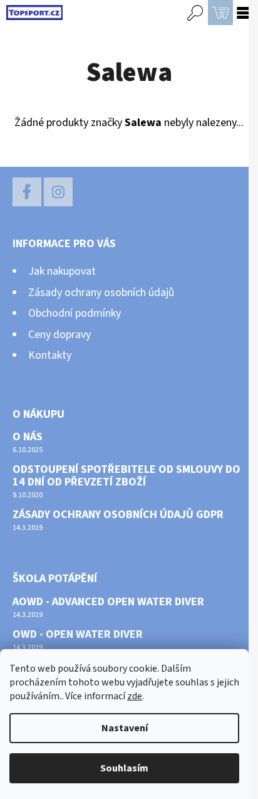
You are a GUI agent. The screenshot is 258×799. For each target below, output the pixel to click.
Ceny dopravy (59, 334)
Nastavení (124, 728)
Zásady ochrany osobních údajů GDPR (118, 515)
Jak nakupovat (62, 271)
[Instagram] (58, 191)
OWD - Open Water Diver (78, 634)
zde (134, 696)
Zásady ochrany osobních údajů (101, 292)
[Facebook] (27, 191)
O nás (28, 437)
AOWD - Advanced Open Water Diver (108, 602)
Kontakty (49, 355)
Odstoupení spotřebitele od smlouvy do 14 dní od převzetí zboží (126, 476)
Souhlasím (124, 768)
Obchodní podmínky (74, 313)
